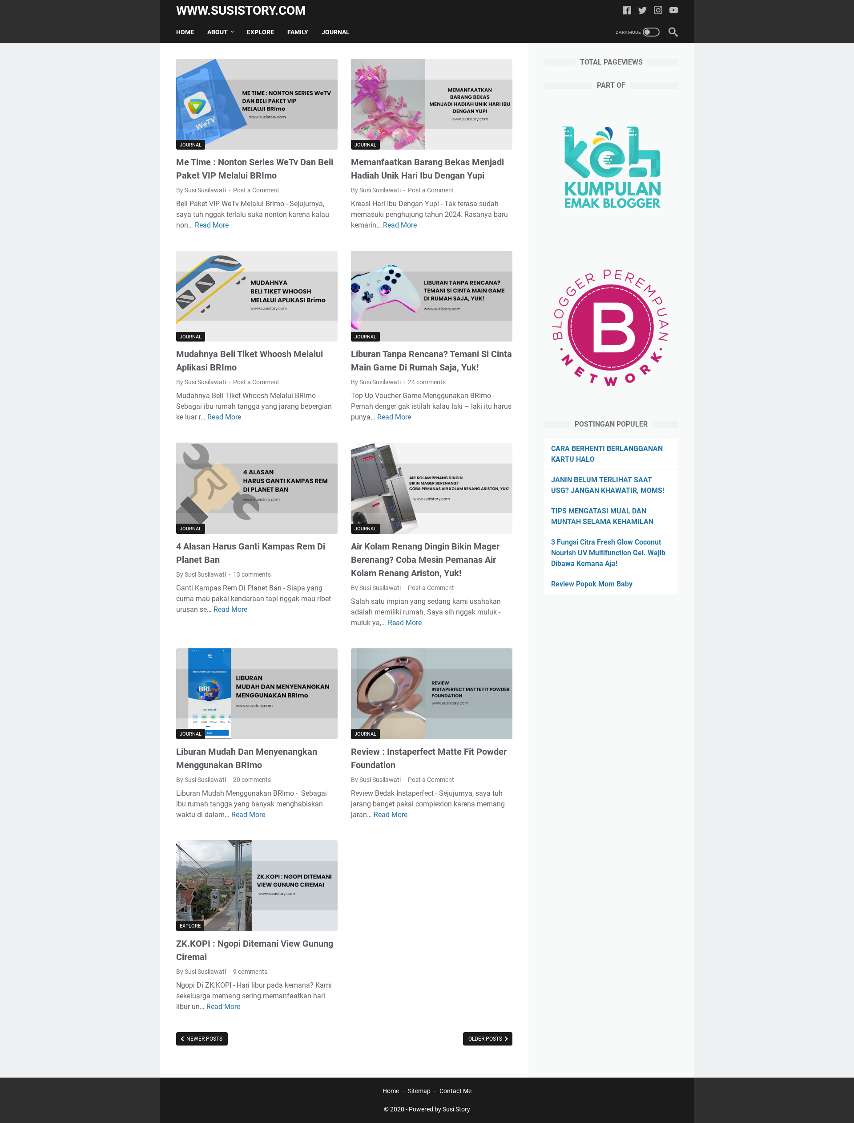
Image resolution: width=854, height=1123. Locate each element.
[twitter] (642, 11)
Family (297, 32)
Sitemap (419, 1091)
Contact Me (455, 1091)
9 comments (250, 971)
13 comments (252, 574)
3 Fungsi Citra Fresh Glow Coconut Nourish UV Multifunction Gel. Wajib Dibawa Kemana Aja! (608, 553)
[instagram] (658, 11)
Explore (260, 32)
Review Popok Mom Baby (591, 584)
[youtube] (673, 11)
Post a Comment (256, 190)
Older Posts (486, 1039)
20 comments (252, 779)
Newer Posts (203, 1039)
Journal (336, 32)
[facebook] (627, 11)
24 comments (427, 382)
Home (185, 32)
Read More (212, 225)
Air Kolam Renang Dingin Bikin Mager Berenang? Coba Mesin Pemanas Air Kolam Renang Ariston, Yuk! (425, 559)
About (217, 32)
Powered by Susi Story (439, 1109)
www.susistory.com (241, 10)
